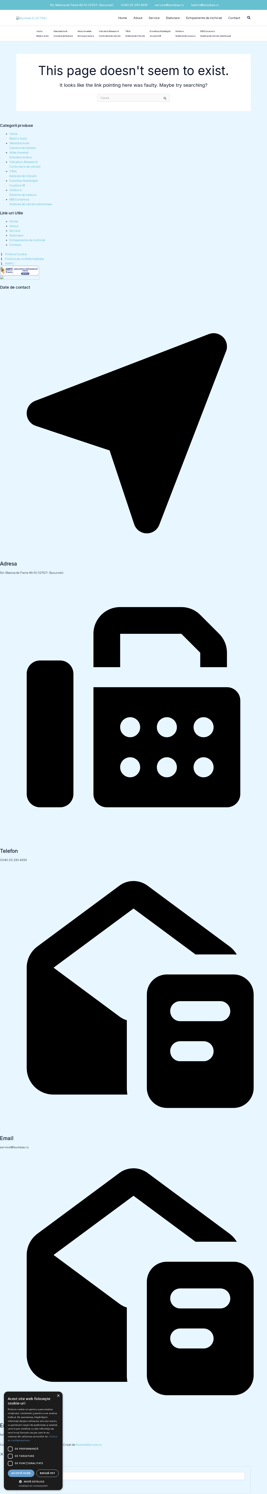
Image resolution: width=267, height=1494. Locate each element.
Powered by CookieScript (33, 1485)
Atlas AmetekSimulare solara (85, 33)
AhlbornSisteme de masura (185, 33)
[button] (249, 18)
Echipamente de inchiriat (204, 18)
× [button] (58, 1395)
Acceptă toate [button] (21, 1473)
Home (122, 18)
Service (154, 18)
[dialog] (33, 1441)
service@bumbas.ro (169, 5)
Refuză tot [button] (47, 1473)
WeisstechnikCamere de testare (63, 33)
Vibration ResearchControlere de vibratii (110, 33)
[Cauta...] (133, 1476)
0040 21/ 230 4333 (134, 5)
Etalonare (173, 18)
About (137, 18)
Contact (234, 18)
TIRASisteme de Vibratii (135, 33)
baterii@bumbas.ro (205, 5)
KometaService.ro (89, 1445)
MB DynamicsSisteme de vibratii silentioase (215, 33)
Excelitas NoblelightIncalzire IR (160, 33)
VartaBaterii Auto (42, 33)
